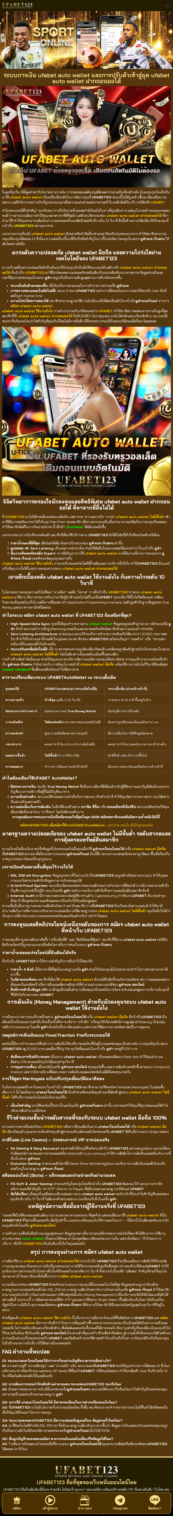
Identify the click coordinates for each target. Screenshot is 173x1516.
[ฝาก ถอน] (85, 1500)
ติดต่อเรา (154, 1508)
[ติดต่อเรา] (155, 1500)
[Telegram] (120, 1500)
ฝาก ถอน (85, 1508)
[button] (167, 5)
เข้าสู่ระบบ (50, 1508)
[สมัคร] (17, 1500)
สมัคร (17, 1508)
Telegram (120, 1508)
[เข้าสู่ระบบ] (50, 1500)
